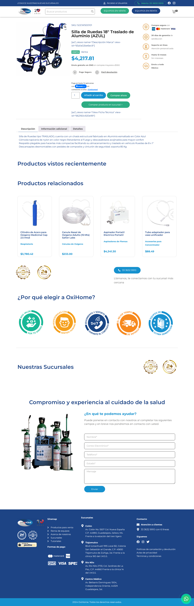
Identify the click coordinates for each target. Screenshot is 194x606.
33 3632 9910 (148, 529)
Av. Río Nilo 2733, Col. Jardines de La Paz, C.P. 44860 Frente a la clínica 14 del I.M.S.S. (104, 569)
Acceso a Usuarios (117, 3)
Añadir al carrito (93, 95)
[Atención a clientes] (138, 524)
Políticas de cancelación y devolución (156, 549)
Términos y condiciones (149, 556)
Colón (88, 526)
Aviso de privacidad (147, 552)
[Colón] (82, 525)
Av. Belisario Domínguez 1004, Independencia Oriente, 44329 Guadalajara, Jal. (101, 586)
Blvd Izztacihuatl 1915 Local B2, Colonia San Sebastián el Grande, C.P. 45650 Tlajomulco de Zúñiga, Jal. (105, 549)
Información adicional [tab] (54, 128)
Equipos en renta (146, 10)
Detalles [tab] (78, 128)
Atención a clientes (151, 524)
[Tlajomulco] (82, 542)
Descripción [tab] (28, 128)
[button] (65, 26)
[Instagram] (174, 3)
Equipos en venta (115, 10)
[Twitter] (148, 541)
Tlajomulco (91, 542)
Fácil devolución (109, 72)
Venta (84, 52)
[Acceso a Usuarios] (104, 3)
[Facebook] (169, 3)
